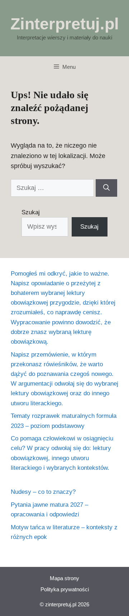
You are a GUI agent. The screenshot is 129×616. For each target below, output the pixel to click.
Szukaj (31, 212)
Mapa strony (64, 578)
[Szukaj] (106, 188)
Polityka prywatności (64, 589)
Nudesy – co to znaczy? (43, 491)
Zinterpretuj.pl (64, 24)
